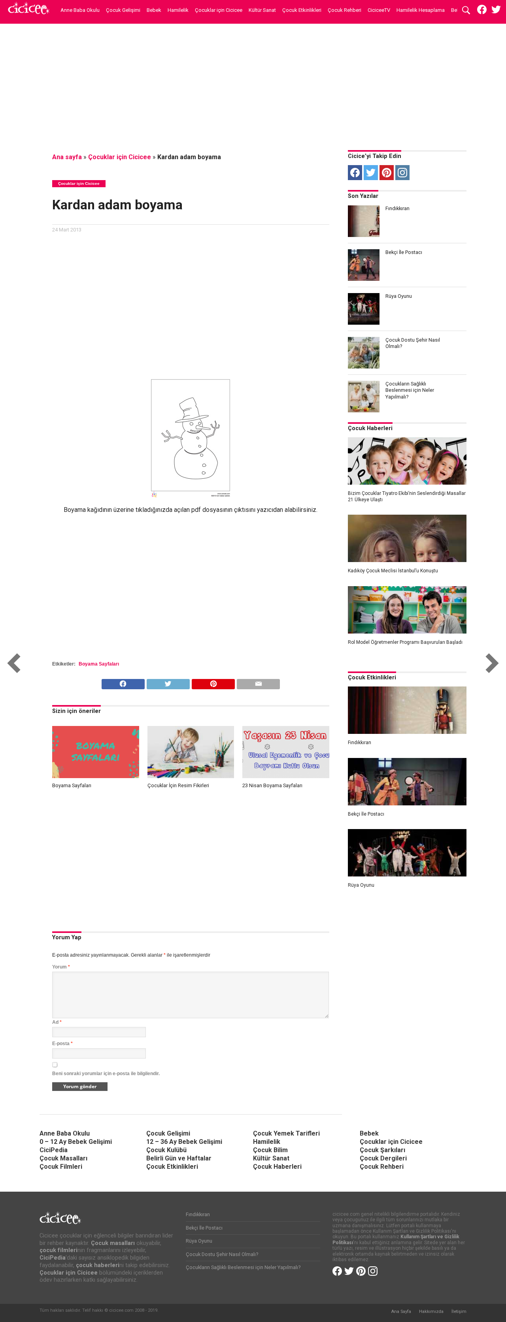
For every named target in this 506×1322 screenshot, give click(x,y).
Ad (57, 1022)
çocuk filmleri (58, 1250)
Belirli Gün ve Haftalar (178, 1158)
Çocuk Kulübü (166, 1150)
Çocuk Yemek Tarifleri (286, 1133)
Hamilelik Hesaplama (420, 10)
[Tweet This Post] (168, 682)
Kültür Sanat (262, 10)
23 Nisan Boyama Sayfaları (272, 785)
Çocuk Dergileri (383, 1158)
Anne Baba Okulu (80, 10)
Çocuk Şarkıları (382, 1150)
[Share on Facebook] (123, 682)
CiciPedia (54, 1150)
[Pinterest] (387, 172)
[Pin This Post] (213, 682)
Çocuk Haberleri (370, 428)
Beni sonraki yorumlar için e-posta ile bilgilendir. (106, 1073)
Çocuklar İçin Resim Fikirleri (178, 785)
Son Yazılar (363, 196)
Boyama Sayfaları (99, 664)
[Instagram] (402, 172)
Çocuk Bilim (270, 1150)
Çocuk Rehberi (344, 10)
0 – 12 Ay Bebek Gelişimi (76, 1141)
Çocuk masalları (113, 1243)
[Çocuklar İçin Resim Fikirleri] (190, 776)
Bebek (154, 10)
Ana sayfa (67, 157)
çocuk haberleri (97, 1265)
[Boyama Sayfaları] (95, 776)
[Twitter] (371, 172)
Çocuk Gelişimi (123, 10)
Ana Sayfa (401, 1311)
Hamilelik (178, 10)
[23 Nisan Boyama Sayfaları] (285, 776)
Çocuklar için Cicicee (218, 10)
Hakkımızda (431, 1311)
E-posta (62, 1043)
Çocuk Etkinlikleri (301, 10)
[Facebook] (355, 172)
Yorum (61, 967)
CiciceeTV (379, 10)
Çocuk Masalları (63, 1158)
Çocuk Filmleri (61, 1166)
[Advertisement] (253, 85)
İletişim (458, 1311)
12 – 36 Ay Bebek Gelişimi (184, 1141)
